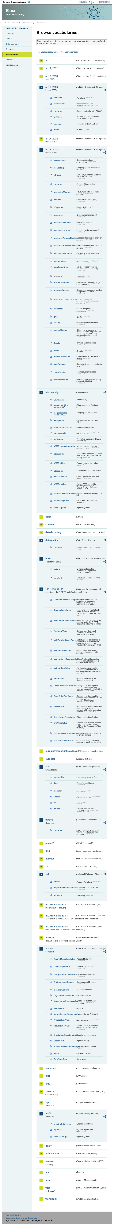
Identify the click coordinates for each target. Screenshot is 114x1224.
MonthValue (59, 679)
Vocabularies (12, 54)
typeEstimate (59, 364)
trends (56, 130)
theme (56, 1053)
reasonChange (60, 330)
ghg (47, 851)
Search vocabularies (49, 52)
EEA (17, 2)
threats (57, 343)
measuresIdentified (62, 222)
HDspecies (58, 207)
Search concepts (71, 52)
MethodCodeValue (62, 668)
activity (57, 569)
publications (52, 1153)
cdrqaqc (57, 175)
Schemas (9, 49)
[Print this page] (90, 2)
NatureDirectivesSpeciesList (65, 493)
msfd (48, 1113)
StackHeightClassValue (64, 717)
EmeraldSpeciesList (63, 427)
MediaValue (59, 1009)
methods (58, 117)
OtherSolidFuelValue (63, 696)
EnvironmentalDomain (64, 982)
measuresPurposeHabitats (65, 238)
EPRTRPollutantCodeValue (65, 620)
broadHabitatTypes (62, 1124)
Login (84, 2)
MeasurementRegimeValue (65, 1001)
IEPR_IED (50, 937)
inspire (49, 948)
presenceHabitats (61, 282)
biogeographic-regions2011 (61, 414)
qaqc (56, 316)
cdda (48, 517)
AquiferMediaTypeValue (64, 959)
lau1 (47, 1076)
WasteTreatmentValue (63, 740)
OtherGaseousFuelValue (65, 686)
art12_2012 (51, 68)
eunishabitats (60, 433)
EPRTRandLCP (54, 589)
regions (57, 1130)
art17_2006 (51, 87)
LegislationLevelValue (64, 995)
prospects (58, 309)
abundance (59, 400)
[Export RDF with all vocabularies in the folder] (104, 90)
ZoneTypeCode (60, 1059)
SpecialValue (59, 1041)
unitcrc (57, 809)
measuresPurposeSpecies (65, 246)
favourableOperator (62, 192)
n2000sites (58, 471)
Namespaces (11, 65)
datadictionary (53, 532)
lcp (47, 1102)
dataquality (59, 420)
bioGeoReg (59, 168)
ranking (57, 322)
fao (47, 766)
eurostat (50, 759)
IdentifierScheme (61, 990)
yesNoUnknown (61, 380)
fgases (49, 819)
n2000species (60, 484)
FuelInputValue (60, 631)
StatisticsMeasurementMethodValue (65, 1046)
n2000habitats (60, 463)
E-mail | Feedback (14, 1215)
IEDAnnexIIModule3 (56, 915)
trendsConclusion (62, 356)
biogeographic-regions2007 (61, 406)
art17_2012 (51, 138)
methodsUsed (60, 261)
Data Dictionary (28, 23)
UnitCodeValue (60, 723)
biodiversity (52, 392)
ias (47, 866)
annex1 (57, 882)
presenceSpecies (61, 290)
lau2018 (49, 1091)
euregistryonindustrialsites (60, 751)
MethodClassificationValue (65, 659)
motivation (58, 439)
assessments (59, 160)
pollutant (58, 895)
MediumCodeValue (62, 650)
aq (46, 60)
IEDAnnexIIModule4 (56, 926)
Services (9, 59)
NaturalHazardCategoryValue (65, 1014)
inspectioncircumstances (65, 887)
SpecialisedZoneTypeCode (65, 1035)
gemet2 (49, 843)
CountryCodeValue (62, 610)
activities (58, 98)
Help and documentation (16, 28)
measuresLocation (62, 230)
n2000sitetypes (60, 476)
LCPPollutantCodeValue (65, 640)
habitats (57, 200)
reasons (57, 124)
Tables (8, 38)
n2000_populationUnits (64, 446)
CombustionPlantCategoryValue (65, 599)
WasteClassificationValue (65, 733)
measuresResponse (63, 253)
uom (47, 1180)
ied (47, 874)
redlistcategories (61, 501)
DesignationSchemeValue (65, 974)
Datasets (9, 33)
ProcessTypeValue (62, 1020)
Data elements (12, 44)
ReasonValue (59, 707)
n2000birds (59, 454)
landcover (51, 1068)
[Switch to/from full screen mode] (93, 2)
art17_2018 (51, 149)
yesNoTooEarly (60, 372)
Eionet (17, 23)
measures (58, 215)
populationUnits (61, 267)
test (47, 1172)
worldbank (51, 1199)
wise (47, 1188)
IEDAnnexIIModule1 (56, 904)
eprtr (48, 558)
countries (58, 111)
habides (49, 858)
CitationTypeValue (62, 967)
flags (56, 783)
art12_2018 (51, 76)
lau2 (47, 1083)
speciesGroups (60, 1137)
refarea (57, 797)
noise (48, 1145)
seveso (49, 1161)
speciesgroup (60, 508)
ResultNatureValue (62, 1026)
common (50, 524)
